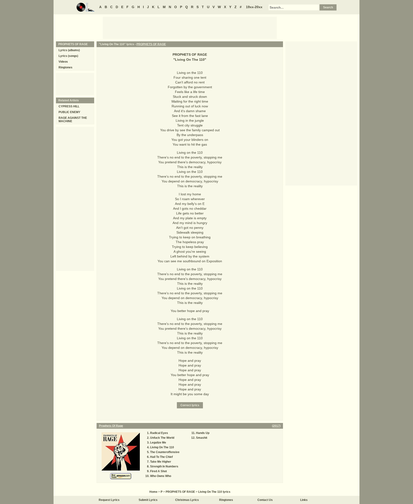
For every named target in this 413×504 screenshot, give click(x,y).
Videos (63, 61)
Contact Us (265, 500)
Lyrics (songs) (68, 56)
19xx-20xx (254, 7)
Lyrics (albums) (69, 50)
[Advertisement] (190, 27)
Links (304, 500)
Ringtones (65, 67)
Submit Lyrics (148, 500)
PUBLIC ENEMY (69, 112)
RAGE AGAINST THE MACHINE (73, 119)
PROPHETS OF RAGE (151, 44)
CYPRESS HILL (69, 106)
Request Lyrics (109, 500)
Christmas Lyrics (187, 500)
